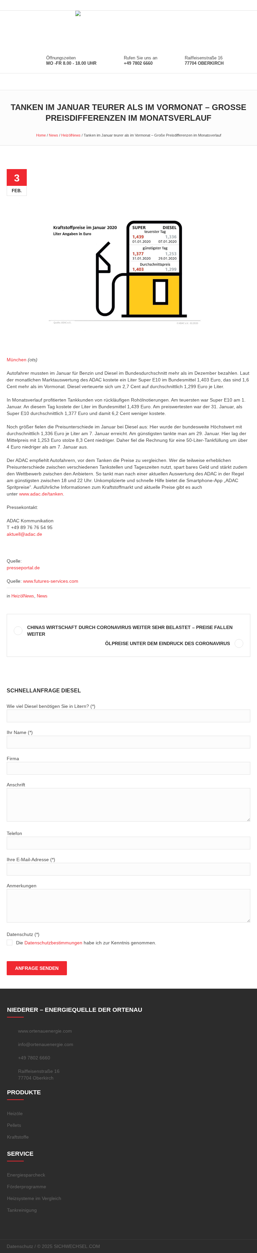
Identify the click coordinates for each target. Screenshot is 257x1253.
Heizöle (15, 1113)
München (16, 359)
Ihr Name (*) (20, 732)
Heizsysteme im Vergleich (34, 1198)
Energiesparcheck (26, 1175)
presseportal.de (23, 567)
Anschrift (16, 784)
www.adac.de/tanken (41, 494)
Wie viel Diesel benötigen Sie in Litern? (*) (51, 706)
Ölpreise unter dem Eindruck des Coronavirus (167, 643)
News (53, 135)
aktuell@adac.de (24, 534)
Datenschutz (20, 1246)
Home (41, 135)
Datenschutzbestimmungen (53, 942)
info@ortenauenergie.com (45, 1044)
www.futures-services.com (50, 581)
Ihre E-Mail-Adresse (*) (31, 859)
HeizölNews (71, 135)
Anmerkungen (21, 885)
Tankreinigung (22, 1210)
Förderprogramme (26, 1186)
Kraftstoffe (18, 1137)
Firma (13, 758)
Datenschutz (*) (81, 938)
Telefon (14, 833)
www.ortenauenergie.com (45, 1031)
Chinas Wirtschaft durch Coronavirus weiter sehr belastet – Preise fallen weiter (130, 631)
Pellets (14, 1125)
